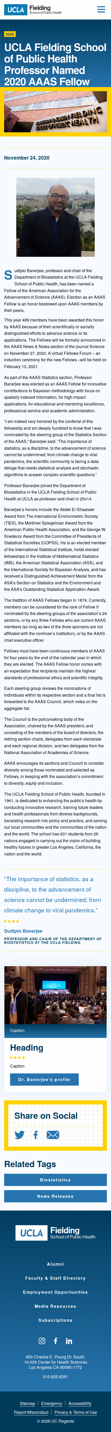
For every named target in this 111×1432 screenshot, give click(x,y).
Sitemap (27, 1403)
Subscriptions (55, 1320)
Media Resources (55, 1306)
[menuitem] (23, 1135)
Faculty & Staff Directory (55, 1278)
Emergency (51, 1403)
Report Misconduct (31, 1412)
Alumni (55, 1264)
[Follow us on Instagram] (42, 1341)
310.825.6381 (55, 1376)
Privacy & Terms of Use (75, 1412)
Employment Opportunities (55, 1292)
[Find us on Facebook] (55, 1341)
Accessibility (79, 1403)
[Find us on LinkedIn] (69, 1341)
